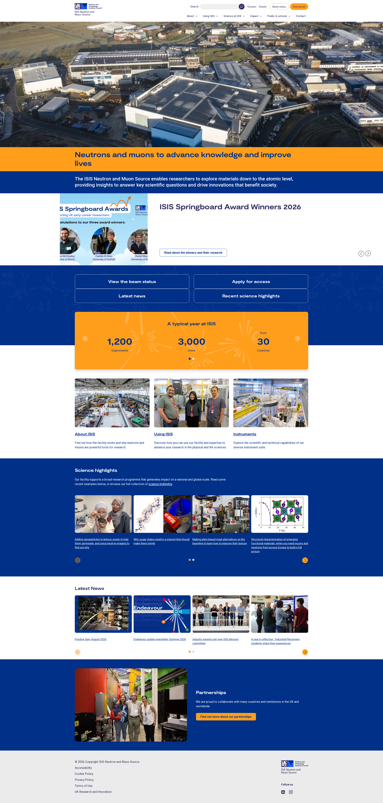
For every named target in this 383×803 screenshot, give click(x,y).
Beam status (279, 6)
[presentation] (361, 254)
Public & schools (277, 16)
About (190, 16)
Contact (301, 16)
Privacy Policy (84, 780)
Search (194, 6)
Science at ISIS (232, 16)
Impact (254, 16)
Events (263, 6)
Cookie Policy (84, 774)
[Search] (241, 6)
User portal (299, 6)
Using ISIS (209, 16)
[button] (190, 359)
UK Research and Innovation (93, 792)
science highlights (160, 484)
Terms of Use (83, 786)
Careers (251, 6)
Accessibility (83, 768)
